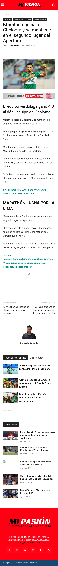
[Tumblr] (41, 550)
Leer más (8, 255)
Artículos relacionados (15, 358)
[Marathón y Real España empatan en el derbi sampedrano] (10, 397)
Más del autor (36, 358)
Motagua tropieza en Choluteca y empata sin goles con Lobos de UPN (43, 310)
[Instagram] (17, 550)
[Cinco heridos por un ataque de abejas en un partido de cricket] (10, 465)
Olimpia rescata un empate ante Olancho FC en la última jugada (35, 383)
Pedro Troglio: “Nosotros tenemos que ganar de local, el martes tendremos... (37, 435)
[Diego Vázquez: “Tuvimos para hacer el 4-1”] (10, 493)
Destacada (14, 14)
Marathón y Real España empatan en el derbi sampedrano (33, 397)
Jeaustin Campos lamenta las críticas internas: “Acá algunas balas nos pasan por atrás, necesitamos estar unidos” (28, 263)
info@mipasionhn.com (29, 542)
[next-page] (9, 409)
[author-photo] (29, 338)
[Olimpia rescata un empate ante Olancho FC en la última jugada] (10, 383)
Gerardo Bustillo (13, 46)
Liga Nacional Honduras (22, 19)
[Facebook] (6, 52)
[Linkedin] (25, 550)
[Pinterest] (20, 52)
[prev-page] (5, 409)
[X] (13, 52)
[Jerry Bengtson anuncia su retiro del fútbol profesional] (10, 369)
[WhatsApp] (26, 52)
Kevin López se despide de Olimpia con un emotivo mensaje (16, 310)
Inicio (5, 14)
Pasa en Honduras (39, 19)
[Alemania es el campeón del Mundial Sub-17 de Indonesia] (10, 451)
